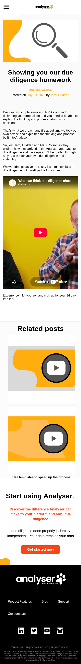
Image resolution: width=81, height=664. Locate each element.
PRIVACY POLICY (60, 647)
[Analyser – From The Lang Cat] (44, 7)
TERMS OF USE (20, 647)
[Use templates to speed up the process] (41, 439)
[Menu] (6, 7)
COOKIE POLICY (39, 647)
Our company (17, 613)
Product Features (20, 601)
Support (63, 601)
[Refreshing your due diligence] (41, 369)
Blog (45, 601)
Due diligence (40, 89)
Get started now (40, 549)
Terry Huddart (59, 95)
